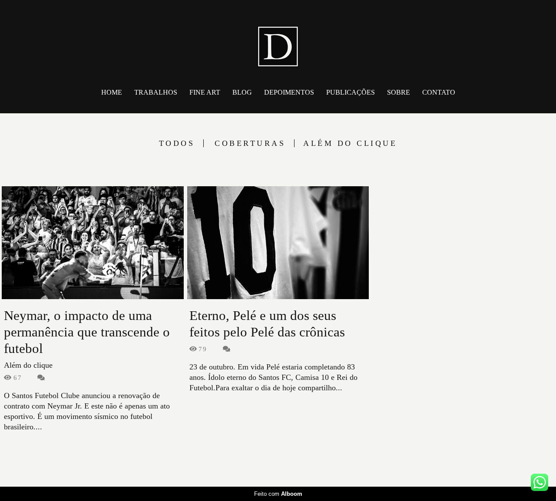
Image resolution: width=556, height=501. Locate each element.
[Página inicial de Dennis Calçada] (278, 41)
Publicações (350, 92)
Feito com (278, 494)
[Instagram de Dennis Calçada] (528, 466)
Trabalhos (155, 92)
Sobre (398, 92)
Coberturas (250, 143)
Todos (177, 143)
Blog (242, 92)
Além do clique (350, 143)
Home (111, 92)
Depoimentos (289, 92)
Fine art (204, 92)
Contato (438, 92)
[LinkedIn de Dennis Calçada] (541, 466)
